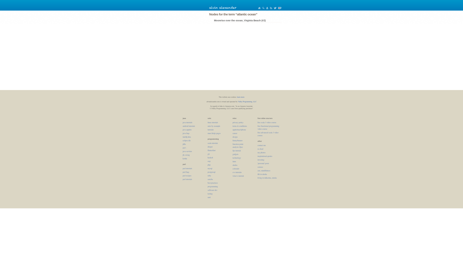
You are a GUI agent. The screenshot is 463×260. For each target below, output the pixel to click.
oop (209, 161)
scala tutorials (213, 143)
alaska (235, 165)
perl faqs (186, 172)
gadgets (235, 154)
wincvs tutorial (238, 176)
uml (209, 197)
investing (261, 159)
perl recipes (187, 175)
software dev (212, 190)
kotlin (185, 158)
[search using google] (262, 8)
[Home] (259, 8)
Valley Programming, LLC (247, 101)
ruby (209, 175)
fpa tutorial (237, 150)
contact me (262, 145)
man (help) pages (214, 133)
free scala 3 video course (267, 122)
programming (213, 186)
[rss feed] (270, 8)
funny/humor (237, 140)
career (235, 133)
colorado (236, 168)
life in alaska (262, 174)
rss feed (260, 149)
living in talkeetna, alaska (267, 177)
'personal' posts (263, 163)
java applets (187, 129)
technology (237, 157)
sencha (210, 179)
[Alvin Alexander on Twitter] (274, 8)
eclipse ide (187, 140)
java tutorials (187, 122)
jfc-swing (186, 155)
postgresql (211, 172)
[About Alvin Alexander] (266, 8)
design (235, 137)
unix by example (214, 126)
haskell (210, 157)
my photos (262, 152)
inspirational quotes (265, 156)
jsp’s (184, 147)
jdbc (184, 144)
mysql (210, 168)
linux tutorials (213, 122)
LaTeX (234, 161)
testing (210, 193)
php (209, 164)
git (209, 154)
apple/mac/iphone (239, 129)
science (260, 167)
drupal (210, 146)
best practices (213, 183)
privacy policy (238, 122)
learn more (240, 97)
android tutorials (189, 126)
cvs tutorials (237, 172)
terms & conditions (240, 126)
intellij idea (187, 137)
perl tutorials (187, 168)
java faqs (186, 133)
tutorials (211, 129)
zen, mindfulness (264, 170)
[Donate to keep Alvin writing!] (279, 8)
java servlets (187, 151)
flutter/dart (211, 150)
